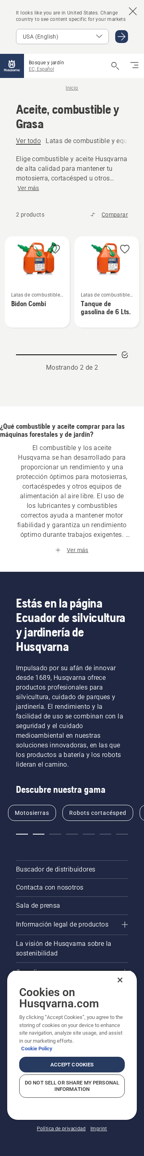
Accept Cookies (72, 1065)
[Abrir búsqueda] (115, 66)
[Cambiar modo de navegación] (134, 66)
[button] (55, 249)
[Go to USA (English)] (121, 36)
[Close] (120, 980)
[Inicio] (12, 66)
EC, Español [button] (41, 69)
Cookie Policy (36, 1049)
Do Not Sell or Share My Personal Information (72, 1086)
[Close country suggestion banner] (132, 11)
